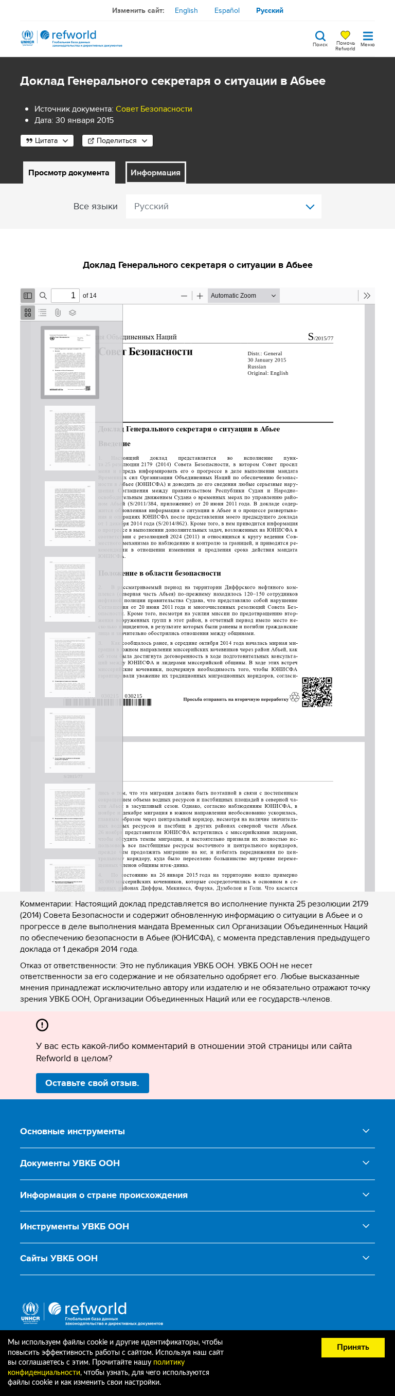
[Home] (71, 38)
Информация (156, 172)
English (186, 10)
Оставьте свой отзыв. (92, 1083)
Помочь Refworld (345, 45)
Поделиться (117, 140)
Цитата (46, 140)
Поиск (320, 44)
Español (227, 10)
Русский (269, 10)
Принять (353, 1347)
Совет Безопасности (154, 109)
